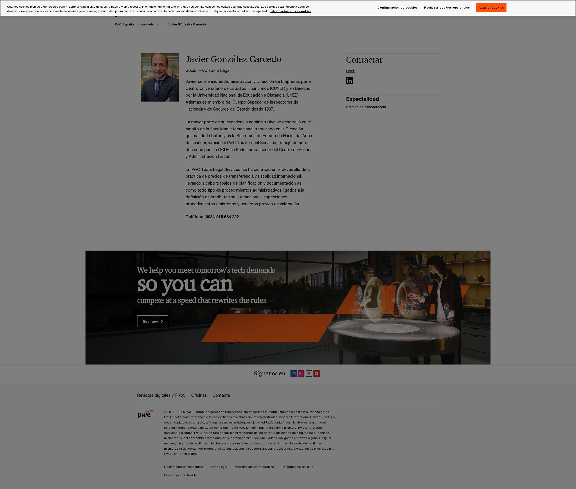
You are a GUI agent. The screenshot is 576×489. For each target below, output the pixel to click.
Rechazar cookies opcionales (447, 7)
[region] (288, 8)
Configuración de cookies (398, 7)
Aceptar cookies (491, 7)
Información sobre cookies (290, 11)
